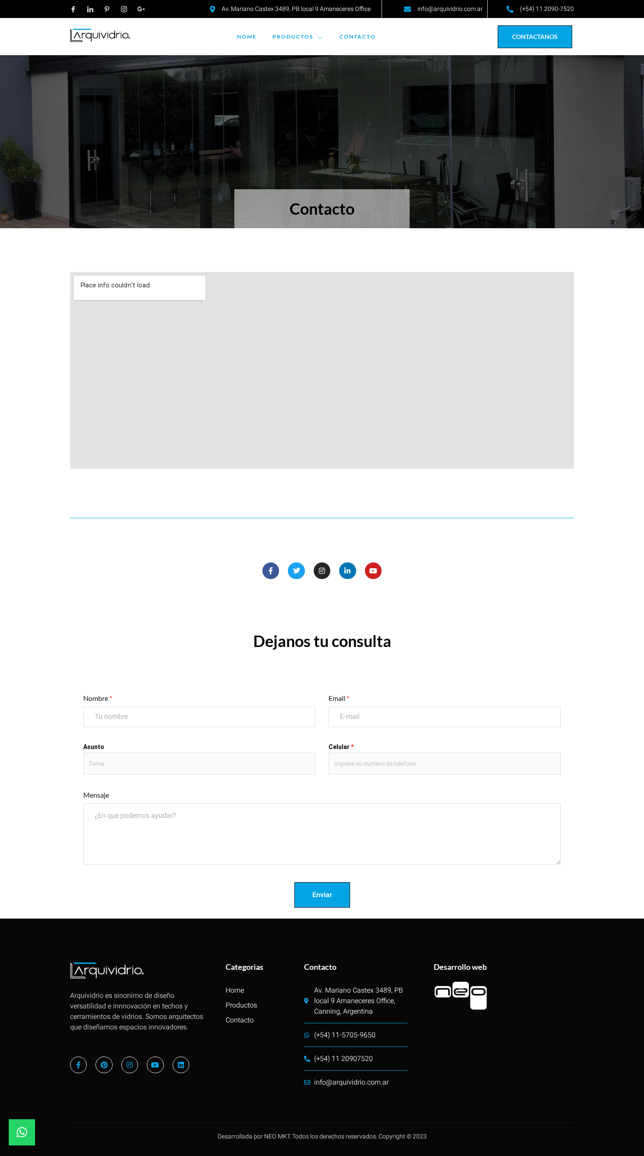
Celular (341, 746)
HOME (247, 36)
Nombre (97, 698)
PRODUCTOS (292, 36)
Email (339, 698)
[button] (22, 1132)
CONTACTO (358, 36)
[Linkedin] (181, 1065)
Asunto (93, 746)
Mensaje (96, 795)
